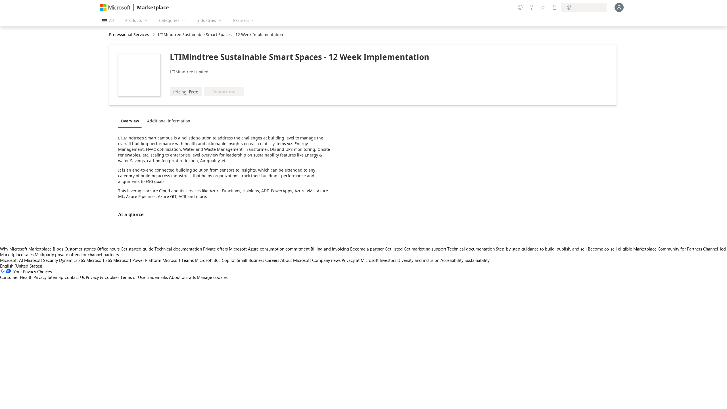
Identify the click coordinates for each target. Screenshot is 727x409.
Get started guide (137, 249)
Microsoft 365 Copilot (215, 260)
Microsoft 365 (99, 260)
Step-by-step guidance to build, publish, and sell (541, 249)
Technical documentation (178, 249)
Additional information (168, 121)
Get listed (394, 249)
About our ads (182, 277)
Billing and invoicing (330, 249)
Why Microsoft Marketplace (26, 249)
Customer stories (80, 249)
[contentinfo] (154, 35)
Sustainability (477, 260)
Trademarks (157, 277)
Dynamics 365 (72, 260)
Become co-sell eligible (610, 249)
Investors (388, 260)
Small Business (250, 260)
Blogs (58, 249)
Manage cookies (212, 277)
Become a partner (367, 249)
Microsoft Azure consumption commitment (270, 249)
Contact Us (74, 277)
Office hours (108, 249)
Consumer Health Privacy (23, 277)
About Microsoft (295, 260)
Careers (272, 260)
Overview (130, 121)
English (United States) (21, 266)
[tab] (131, 120)
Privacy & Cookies (102, 277)
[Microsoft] (115, 7)
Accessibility (451, 260)
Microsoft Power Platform (137, 260)
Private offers (215, 249)
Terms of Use (132, 277)
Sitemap (55, 277)
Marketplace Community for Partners (667, 249)
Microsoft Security (41, 260)
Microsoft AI (11, 260)
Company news (326, 260)
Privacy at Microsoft (360, 260)
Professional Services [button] (129, 34)
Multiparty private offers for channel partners (77, 254)
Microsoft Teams (178, 260)
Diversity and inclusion (418, 260)
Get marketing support (425, 249)
